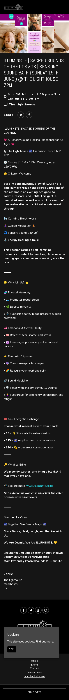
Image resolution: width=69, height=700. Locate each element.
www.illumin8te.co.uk (39, 486)
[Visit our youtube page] (38, 610)
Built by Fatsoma (34, 676)
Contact (34, 668)
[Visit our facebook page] (29, 115)
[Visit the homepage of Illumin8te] (13, 7)
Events (34, 664)
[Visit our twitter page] (20, 115)
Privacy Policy (35, 672)
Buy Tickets (34, 692)
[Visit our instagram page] (45, 610)
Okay (11, 649)
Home (34, 661)
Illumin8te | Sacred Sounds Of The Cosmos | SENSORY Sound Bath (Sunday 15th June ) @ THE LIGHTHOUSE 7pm (34, 72)
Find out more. (45, 641)
